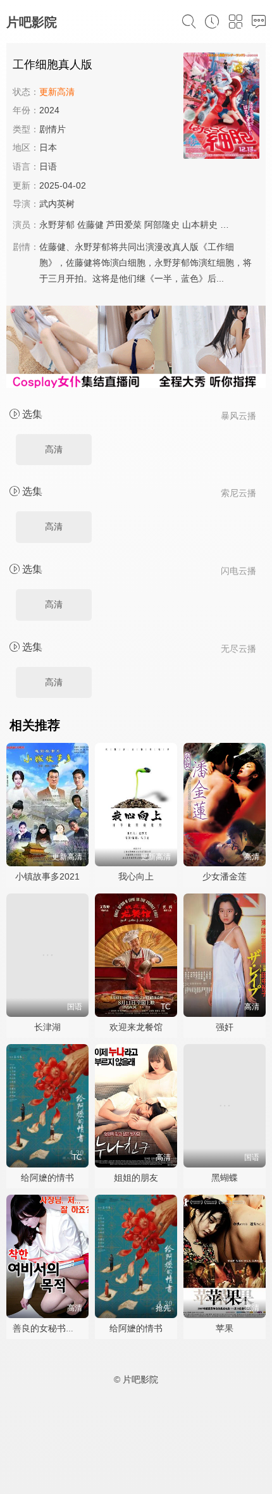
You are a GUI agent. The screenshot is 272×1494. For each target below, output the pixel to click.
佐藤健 (90, 225)
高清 (54, 449)
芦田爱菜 (124, 225)
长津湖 (47, 1027)
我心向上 (136, 876)
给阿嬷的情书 (47, 1178)
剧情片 (52, 129)
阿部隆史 (162, 225)
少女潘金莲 (224, 876)
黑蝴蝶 (224, 1178)
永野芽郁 (57, 225)
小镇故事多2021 (47, 876)
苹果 (224, 1328)
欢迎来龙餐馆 (136, 1027)
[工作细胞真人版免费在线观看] (221, 108)
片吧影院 (31, 22)
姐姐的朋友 (136, 1178)
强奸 (224, 1027)
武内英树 (57, 204)
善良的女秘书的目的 (52, 1328)
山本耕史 (200, 225)
